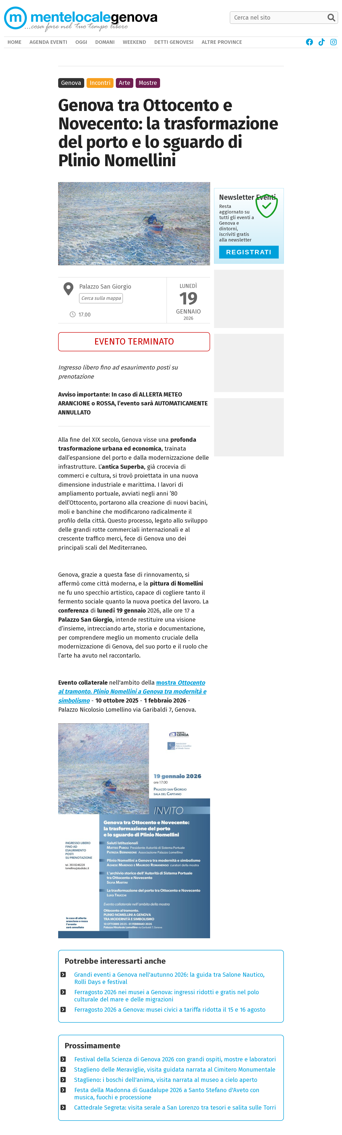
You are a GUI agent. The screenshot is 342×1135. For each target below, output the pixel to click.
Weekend (134, 42)
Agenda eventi (48, 42)
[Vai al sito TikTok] (321, 42)
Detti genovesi (174, 42)
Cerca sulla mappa (101, 298)
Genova (71, 82)
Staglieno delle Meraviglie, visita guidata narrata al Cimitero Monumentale (174, 1069)
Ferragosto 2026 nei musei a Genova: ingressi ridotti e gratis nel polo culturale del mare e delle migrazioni (166, 996)
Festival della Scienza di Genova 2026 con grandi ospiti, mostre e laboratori (175, 1059)
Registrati (249, 252)
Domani (105, 42)
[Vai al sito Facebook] (309, 42)
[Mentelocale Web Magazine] (66, 18)
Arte (124, 82)
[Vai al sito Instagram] (333, 42)
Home (14, 42)
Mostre (148, 82)
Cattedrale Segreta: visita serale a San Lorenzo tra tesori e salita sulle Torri (175, 1107)
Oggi (81, 42)
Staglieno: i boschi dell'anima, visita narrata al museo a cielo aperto (165, 1079)
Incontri (100, 82)
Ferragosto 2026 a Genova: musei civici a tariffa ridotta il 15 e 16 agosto (169, 1009)
